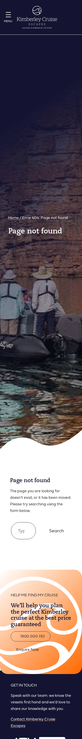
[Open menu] (8, 16)
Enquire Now (27, 649)
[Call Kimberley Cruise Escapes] (63, 17)
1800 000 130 (32, 636)
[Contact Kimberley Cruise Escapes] (73, 17)
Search (56, 530)
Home (13, 217)
